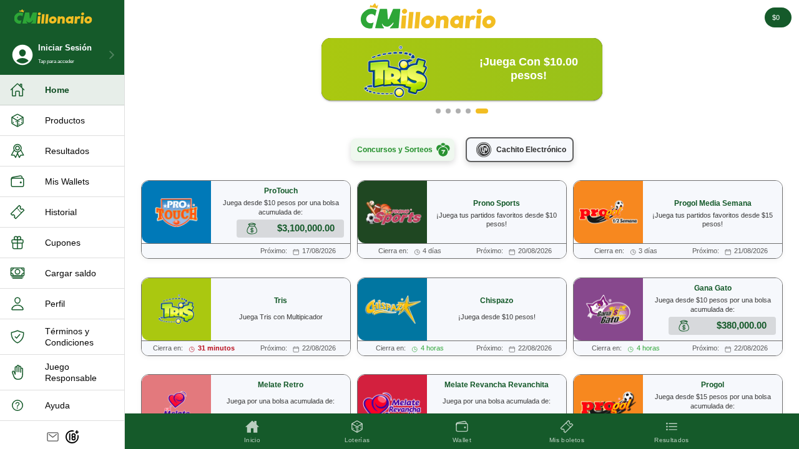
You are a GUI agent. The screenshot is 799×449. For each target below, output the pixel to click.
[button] (438, 111)
